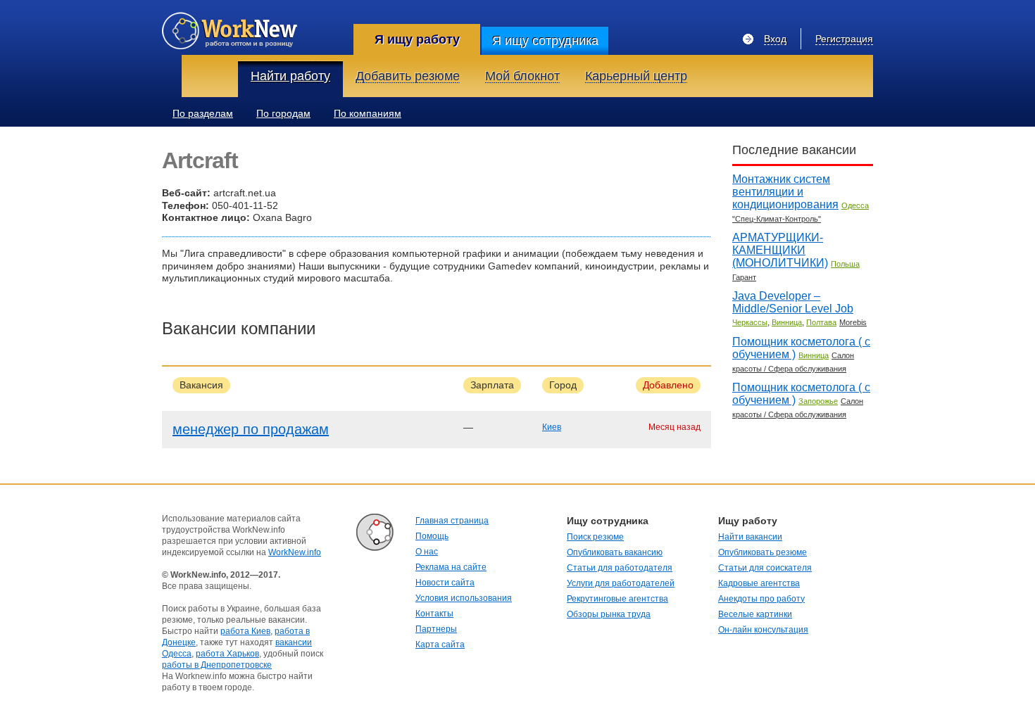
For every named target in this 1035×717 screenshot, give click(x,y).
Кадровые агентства (759, 583)
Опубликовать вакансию (615, 552)
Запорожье (818, 401)
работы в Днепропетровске (217, 665)
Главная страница (452, 521)
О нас (426, 552)
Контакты (434, 613)
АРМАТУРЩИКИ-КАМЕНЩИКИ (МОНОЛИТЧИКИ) (780, 250)
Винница (787, 322)
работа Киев (245, 631)
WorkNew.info (294, 552)
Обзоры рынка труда (609, 614)
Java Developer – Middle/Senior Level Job (792, 302)
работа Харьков (227, 654)
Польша (845, 264)
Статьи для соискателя (765, 568)
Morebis (853, 322)
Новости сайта (445, 583)
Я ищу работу (417, 39)
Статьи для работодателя (619, 568)
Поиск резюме (595, 537)
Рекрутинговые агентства (617, 599)
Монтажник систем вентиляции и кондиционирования (785, 191)
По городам (283, 113)
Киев (551, 427)
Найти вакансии (750, 537)
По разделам (202, 113)
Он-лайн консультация (763, 630)
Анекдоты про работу (761, 599)
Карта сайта (440, 644)
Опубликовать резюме (762, 552)
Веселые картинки (755, 614)
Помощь (431, 536)
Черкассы (749, 322)
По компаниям (367, 113)
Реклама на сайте (451, 567)
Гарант (744, 277)
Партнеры (436, 629)
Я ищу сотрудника (545, 41)
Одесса (855, 205)
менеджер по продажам (250, 429)
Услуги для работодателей (621, 583)
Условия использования (463, 598)
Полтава (821, 322)
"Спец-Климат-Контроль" (776, 219)
